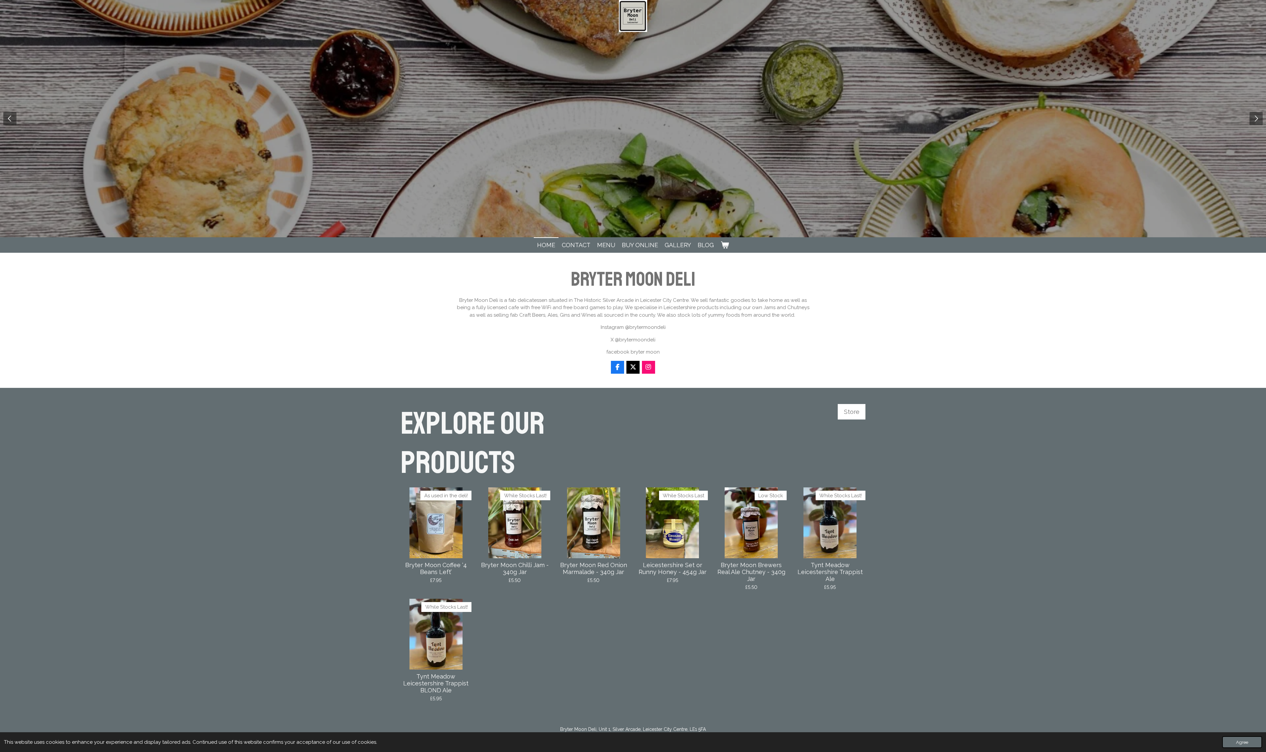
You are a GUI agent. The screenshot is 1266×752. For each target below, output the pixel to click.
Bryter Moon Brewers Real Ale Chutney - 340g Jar (751, 572)
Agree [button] (1242, 742)
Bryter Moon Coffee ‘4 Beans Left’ (436, 568)
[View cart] (724, 245)
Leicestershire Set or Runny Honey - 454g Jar (673, 568)
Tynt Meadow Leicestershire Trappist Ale (830, 572)
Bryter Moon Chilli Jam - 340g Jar (515, 568)
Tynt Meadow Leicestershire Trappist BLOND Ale (435, 683)
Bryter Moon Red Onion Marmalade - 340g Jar (593, 568)
